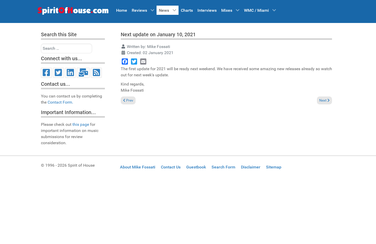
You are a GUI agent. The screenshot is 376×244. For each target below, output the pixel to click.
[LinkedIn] (70, 73)
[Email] (83, 73)
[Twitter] (58, 73)
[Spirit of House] (73, 12)
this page (80, 124)
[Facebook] (46, 73)
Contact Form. (60, 102)
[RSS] (96, 73)
